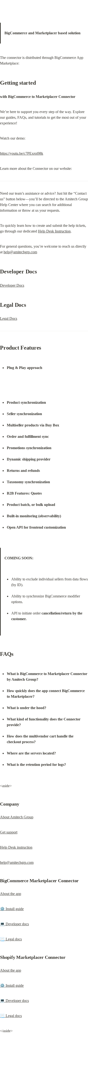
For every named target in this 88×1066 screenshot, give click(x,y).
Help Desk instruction (16, 847)
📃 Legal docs (11, 939)
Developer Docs (12, 285)
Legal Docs (8, 318)
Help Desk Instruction (54, 231)
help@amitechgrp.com (20, 252)
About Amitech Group (16, 817)
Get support (8, 832)
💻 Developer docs (14, 924)
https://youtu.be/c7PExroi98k (21, 153)
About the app (10, 894)
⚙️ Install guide (12, 909)
